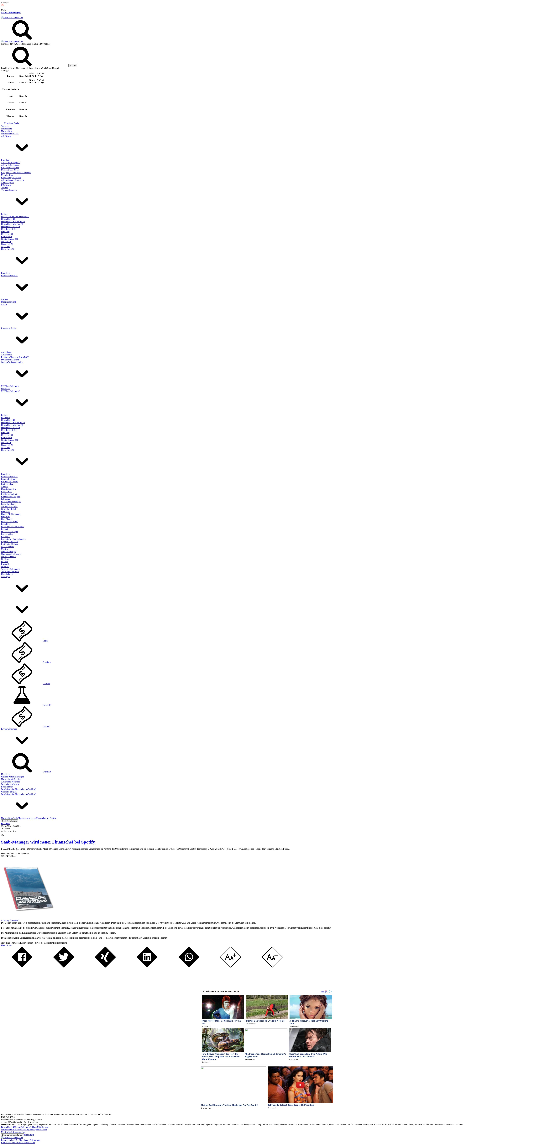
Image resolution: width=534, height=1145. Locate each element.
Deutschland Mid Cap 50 (12, 224)
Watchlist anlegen (9, 792)
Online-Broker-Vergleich (12, 362)
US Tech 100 (7, 234)
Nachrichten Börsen (10, 1129)
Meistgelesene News (10, 170)
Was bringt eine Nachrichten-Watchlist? (18, 789)
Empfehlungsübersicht (11, 177)
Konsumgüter (7, 534)
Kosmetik (5, 536)
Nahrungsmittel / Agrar (11, 554)
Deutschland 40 (8, 219)
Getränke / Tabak (8, 509)
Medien (4, 299)
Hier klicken (6, 945)
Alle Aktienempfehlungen (12, 180)
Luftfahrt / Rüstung (9, 544)
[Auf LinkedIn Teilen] (147, 967)
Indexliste (5, 417)
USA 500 (5, 231)
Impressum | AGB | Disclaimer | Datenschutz (20, 1140)
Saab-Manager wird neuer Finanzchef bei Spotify (48, 841)
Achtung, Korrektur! (10, 920)
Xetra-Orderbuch (22, 1127)
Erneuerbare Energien (10, 496)
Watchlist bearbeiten (10, 784)
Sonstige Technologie (10, 569)
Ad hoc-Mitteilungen (11, 12)
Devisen (46, 726)
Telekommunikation (10, 571)
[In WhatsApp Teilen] (189, 967)
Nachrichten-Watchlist (11, 779)
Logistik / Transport (9, 541)
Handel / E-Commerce (11, 514)
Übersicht (5, 388)
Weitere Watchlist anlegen (12, 777)
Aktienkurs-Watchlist (10, 782)
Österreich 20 (7, 244)
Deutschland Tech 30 (10, 226)
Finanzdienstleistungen (11, 501)
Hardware (5, 516)
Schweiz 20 (6, 241)
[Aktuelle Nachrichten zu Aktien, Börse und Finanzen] (12, 17)
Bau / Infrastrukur (9, 479)
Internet (4, 529)
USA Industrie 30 (9, 229)
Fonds (45, 641)
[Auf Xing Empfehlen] (105, 967)
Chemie (4, 486)
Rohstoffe (5, 564)
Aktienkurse (6, 352)
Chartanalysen (7, 182)
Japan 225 (5, 246)
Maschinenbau (7, 546)
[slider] (5, 833)
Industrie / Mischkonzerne (12, 526)
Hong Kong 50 (7, 249)
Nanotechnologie (8, 551)
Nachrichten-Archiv (16, 1132)
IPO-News (6, 185)
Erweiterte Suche (11, 123)
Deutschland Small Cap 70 (13, 221)
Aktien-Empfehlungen (28, 1129)
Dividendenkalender (10, 359)
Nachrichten (6, 128)
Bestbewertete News (10, 167)
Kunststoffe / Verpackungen (13, 539)
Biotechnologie (7, 484)
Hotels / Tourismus (9, 521)
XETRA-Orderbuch (10, 386)
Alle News (6, 136)
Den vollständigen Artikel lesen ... (16, 853)
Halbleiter (5, 511)
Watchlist (47, 772)
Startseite (5, 126)
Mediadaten (29, 1135)
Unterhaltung (7, 574)
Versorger (5, 576)
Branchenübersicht (9, 275)
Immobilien (6, 524)
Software (5, 566)
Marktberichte (7, 175)
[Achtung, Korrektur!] (27, 918)
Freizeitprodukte (8, 504)
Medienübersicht (8, 302)
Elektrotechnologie (9, 494)
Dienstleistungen (8, 489)
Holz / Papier (7, 519)
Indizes (4, 214)
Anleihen (47, 662)
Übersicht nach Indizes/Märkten (15, 216)
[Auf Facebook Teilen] (22, 967)
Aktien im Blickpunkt (10, 162)
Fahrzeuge (5, 499)
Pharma (4, 561)
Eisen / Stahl (6, 491)
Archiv (4, 304)
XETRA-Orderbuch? (10, 391)
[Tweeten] (64, 967)
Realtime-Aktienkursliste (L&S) (15, 357)
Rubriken (5, 160)
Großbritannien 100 (9, 239)
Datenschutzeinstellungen (12, 1135)
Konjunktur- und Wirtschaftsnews (16, 172)
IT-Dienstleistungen (9, 531)
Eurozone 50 (6, 236)
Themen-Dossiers (9, 190)
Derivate (46, 683)
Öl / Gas (4, 559)
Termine (4, 187)
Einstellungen (7, 787)
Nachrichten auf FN (10, 133)
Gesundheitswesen (9, 506)
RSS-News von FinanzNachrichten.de (18, 1142)
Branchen (5, 273)
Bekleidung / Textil (9, 481)
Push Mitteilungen (9, 821)
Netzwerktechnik (8, 556)
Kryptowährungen (9, 729)
